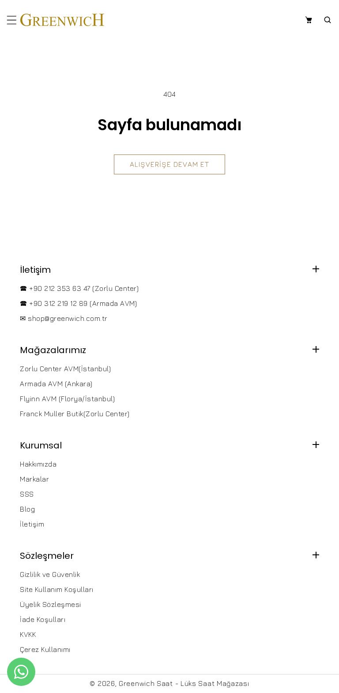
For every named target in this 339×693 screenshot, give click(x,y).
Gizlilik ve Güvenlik (50, 574)
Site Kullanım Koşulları (57, 589)
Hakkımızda (38, 464)
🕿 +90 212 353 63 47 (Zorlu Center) (79, 288)
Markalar (34, 479)
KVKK (28, 634)
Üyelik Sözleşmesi (50, 604)
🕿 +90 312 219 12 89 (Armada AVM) (78, 303)
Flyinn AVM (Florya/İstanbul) (67, 399)
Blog (27, 509)
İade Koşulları (42, 619)
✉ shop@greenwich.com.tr (64, 318)
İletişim (32, 524)
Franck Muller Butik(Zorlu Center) (75, 414)
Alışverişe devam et (169, 164)
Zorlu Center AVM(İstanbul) (65, 369)
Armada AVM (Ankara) (56, 384)
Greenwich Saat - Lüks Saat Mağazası (184, 683)
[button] (12, 19)
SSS (27, 494)
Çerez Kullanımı (45, 649)
